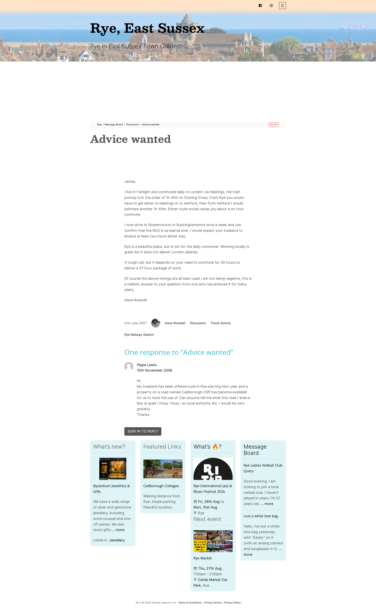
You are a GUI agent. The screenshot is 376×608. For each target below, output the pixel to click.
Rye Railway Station (139, 335)
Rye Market (202, 558)
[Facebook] (260, 5)
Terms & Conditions (190, 602)
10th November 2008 (154, 370)
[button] (282, 5)
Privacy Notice (212, 602)
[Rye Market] (213, 541)
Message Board (255, 449)
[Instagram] (271, 5)
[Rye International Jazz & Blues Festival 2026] (213, 469)
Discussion (198, 323)
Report (274, 124)
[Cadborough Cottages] (163, 469)
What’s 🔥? (207, 446)
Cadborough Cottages (161, 485)
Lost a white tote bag (261, 516)
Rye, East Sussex (147, 27)
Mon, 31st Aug (205, 507)
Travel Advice (221, 323)
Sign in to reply (142, 431)
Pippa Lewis (146, 365)
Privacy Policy (232, 602)
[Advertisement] (188, 93)
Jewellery (117, 540)
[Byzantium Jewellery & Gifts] (112, 469)
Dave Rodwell (175, 323)
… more (118, 530)
